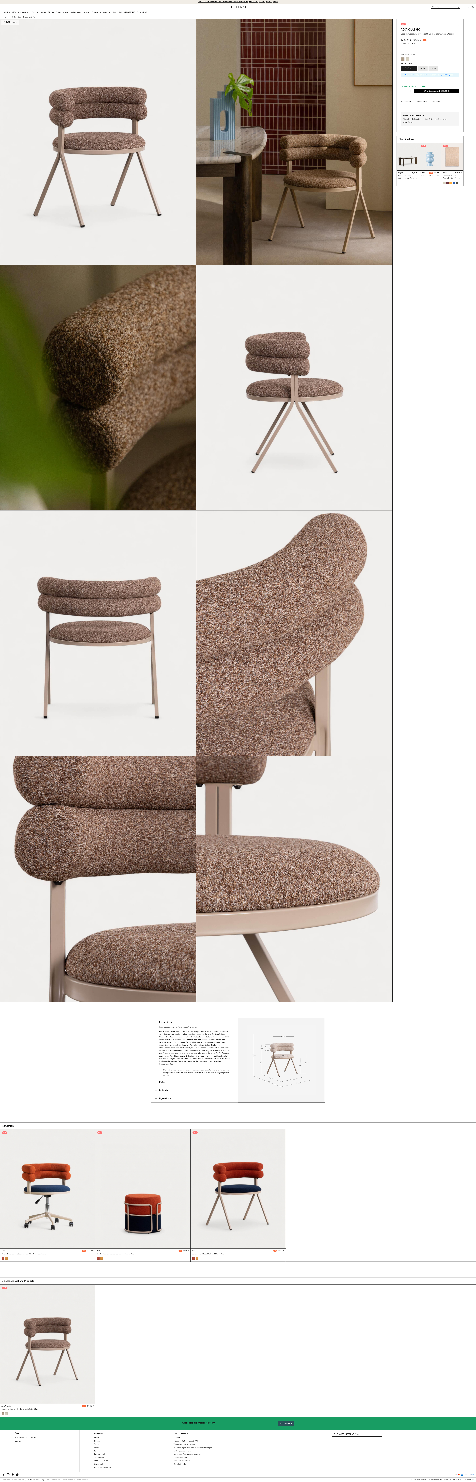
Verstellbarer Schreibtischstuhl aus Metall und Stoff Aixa (23, 1254)
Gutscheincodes (180, 1464)
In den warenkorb (438, 91)
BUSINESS (142, 12)
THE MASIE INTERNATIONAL (346, 1434)
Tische (51, 12)
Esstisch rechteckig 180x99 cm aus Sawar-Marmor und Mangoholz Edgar (407, 179)
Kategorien (99, 1433)
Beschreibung (406, 101)
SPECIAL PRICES (101, 1461)
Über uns (18, 1433)
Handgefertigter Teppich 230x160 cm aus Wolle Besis (451, 178)
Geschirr (107, 12)
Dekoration (96, 12)
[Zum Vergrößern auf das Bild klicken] (281, 1060)
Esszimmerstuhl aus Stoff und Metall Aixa (208, 1254)
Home (6, 17)
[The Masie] (238, 7)
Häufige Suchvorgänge (103, 1467)
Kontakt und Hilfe (181, 1433)
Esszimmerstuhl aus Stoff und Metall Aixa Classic (20, 1409)
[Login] (473, 7)
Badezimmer (75, 12)
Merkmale (436, 101)
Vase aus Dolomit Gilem (429, 176)
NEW (14, 12)
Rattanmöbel (99, 1454)
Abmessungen (421, 101)
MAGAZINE (129, 12)
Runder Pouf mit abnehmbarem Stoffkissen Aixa (115, 1254)
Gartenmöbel (99, 1464)
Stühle (35, 12)
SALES (6, 12)
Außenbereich (24, 12)
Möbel (65, 12)
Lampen (86, 12)
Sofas (58, 12)
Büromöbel (117, 12)
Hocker (43, 12)
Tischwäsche (99, 1458)
